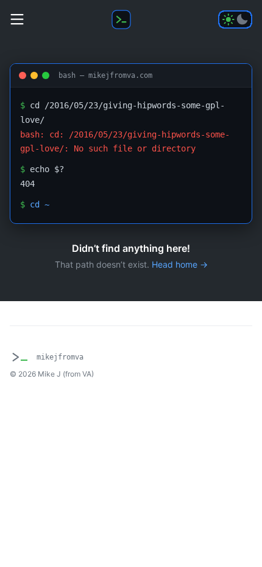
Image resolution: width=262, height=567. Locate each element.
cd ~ (39, 204)
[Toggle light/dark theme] (235, 19)
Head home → (180, 264)
